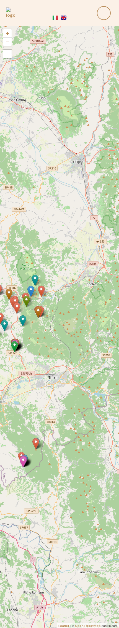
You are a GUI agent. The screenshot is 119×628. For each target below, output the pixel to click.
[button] (91, 13)
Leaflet (63, 626)
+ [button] (7, 33)
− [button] (7, 42)
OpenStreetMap (88, 626)
